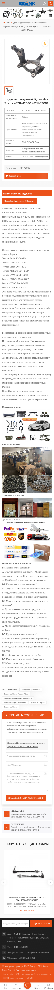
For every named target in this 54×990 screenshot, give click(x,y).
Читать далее (27, 910)
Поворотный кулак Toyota (30, 690)
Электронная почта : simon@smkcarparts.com (28, 952)
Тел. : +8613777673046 (17, 947)
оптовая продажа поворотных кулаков (18, 698)
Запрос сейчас (15, 176)
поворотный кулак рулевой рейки (16, 694)
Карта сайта (8, 974)
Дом (8, 22)
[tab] (19, 201)
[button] (50, 882)
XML (18, 974)
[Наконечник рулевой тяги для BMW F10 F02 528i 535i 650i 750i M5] (27, 873)
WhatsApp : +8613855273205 (21, 958)
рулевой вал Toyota (37, 703)
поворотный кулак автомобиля (15, 703)
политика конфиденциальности (36, 974)
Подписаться (40, 923)
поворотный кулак (10, 707)
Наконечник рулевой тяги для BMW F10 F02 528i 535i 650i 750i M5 (27, 898)
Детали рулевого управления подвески (30, 22)
